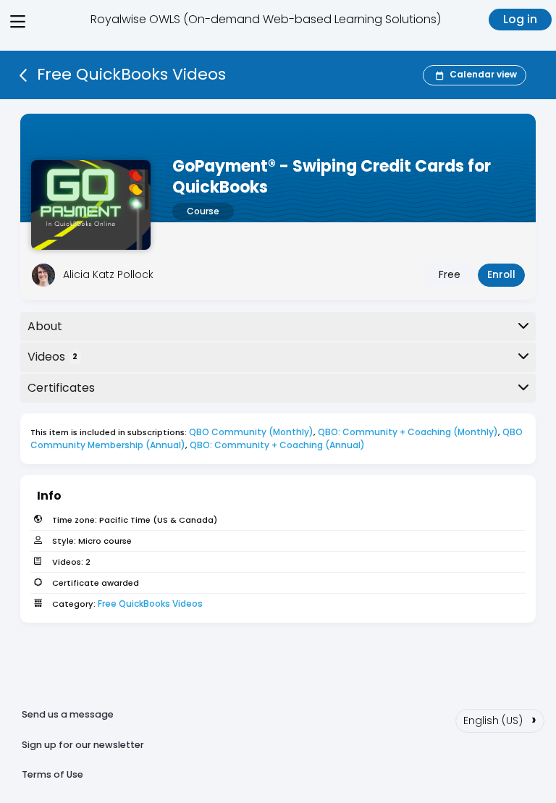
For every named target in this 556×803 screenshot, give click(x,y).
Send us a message (68, 714)
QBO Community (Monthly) (251, 432)
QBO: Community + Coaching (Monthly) (408, 432)
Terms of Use (52, 774)
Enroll (501, 275)
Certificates (61, 387)
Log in (520, 19)
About (45, 326)
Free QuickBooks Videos (150, 603)
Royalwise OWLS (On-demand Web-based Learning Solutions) (265, 19)
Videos (52, 356)
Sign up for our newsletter (83, 745)
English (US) (499, 719)
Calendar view (483, 74)
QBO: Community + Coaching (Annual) (277, 445)
